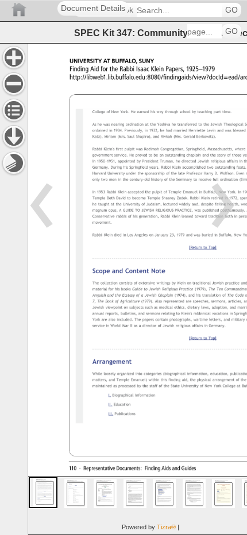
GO (231, 10)
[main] (137, 289)
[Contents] (13, 110)
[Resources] (13, 136)
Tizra (166, 527)
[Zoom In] (13, 57)
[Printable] (13, 163)
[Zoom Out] (13, 83)
